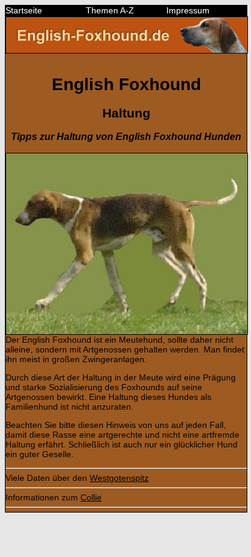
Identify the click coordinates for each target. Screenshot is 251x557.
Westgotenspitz (119, 478)
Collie (91, 497)
